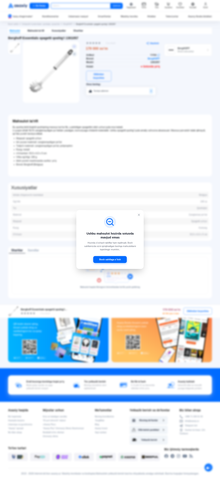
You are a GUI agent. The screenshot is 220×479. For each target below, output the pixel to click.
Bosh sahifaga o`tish (110, 259)
